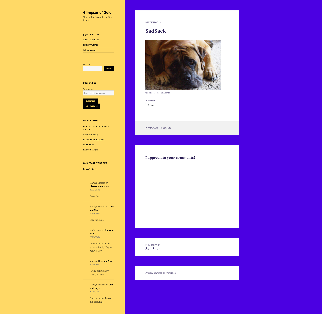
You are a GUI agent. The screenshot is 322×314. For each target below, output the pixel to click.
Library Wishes (90, 44)
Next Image (151, 22)
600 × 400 (167, 128)
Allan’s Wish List (91, 39)
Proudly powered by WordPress (160, 272)
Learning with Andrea (94, 139)
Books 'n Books (90, 169)
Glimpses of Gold (97, 12)
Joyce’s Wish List (91, 34)
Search (86, 64)
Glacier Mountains (99, 186)
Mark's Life (88, 144)
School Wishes (90, 50)
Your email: (88, 89)
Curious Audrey (90, 134)
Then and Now (105, 261)
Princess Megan (90, 149)
